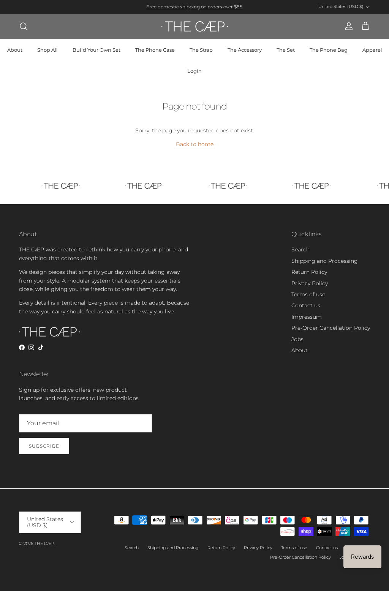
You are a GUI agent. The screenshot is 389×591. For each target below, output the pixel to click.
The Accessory (245, 50)
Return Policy (309, 271)
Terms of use (308, 294)
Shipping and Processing (324, 260)
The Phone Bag (329, 50)
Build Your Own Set (96, 50)
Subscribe (44, 446)
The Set (286, 50)
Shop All (47, 50)
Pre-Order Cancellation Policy (330, 327)
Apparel (372, 50)
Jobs (297, 339)
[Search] (23, 26)
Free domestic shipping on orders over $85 (194, 7)
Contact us (305, 305)
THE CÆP (44, 543)
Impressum (306, 316)
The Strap (201, 50)
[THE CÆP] (194, 26)
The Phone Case (155, 50)
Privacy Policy (309, 283)
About (14, 50)
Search (300, 249)
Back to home (194, 144)
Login (194, 71)
